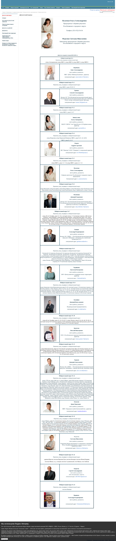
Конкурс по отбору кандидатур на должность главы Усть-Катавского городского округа (9, 44)
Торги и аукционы (66, 7)
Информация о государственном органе (14, 12)
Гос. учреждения (34, 7)
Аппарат (4, 18)
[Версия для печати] (110, 8)
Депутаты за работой (7, 28)
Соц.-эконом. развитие (49, 7)
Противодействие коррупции (78, 7)
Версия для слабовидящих (107, 10)
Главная (7, 7)
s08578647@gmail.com (81, 476)
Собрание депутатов (42, 12)
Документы (5, 30)
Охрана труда (5, 40)
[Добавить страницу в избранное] (107, 8)
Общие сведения (15, 7)
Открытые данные (95, 10)
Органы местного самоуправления (30, 12)
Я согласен (4, 539)
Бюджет (58, 7)
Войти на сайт (110, 1)
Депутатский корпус (7, 15)
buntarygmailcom (81, 102)
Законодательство (24, 7)
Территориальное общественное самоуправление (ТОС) (7, 37)
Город (41, 7)
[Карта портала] (113, 8)
